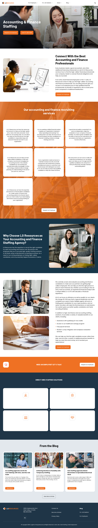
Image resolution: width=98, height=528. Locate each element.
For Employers (32, 3)
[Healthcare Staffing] (72, 425)
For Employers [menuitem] (84, 516)
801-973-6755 (27, 512)
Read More (10, 488)
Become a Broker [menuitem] (56, 512)
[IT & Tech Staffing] (25, 425)
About (58, 3)
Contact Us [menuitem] (55, 508)
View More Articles (49, 496)
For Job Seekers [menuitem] (84, 512)
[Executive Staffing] (25, 403)
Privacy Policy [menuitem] (55, 516)
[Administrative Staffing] (72, 403)
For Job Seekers (46, 3)
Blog (67, 3)
